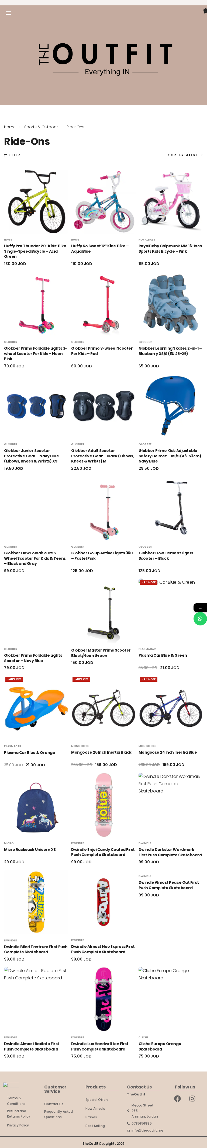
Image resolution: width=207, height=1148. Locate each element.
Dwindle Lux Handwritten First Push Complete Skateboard (99, 1046)
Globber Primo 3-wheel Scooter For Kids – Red (102, 351)
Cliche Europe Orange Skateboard (160, 1046)
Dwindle (77, 843)
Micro (9, 843)
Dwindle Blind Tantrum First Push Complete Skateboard (36, 949)
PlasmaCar (147, 649)
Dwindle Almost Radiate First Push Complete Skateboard (31, 1046)
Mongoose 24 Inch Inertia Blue (168, 752)
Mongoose (80, 746)
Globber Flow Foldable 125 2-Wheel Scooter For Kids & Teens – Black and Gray (35, 558)
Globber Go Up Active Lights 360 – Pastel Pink (102, 555)
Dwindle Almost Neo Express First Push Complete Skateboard (103, 949)
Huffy (8, 239)
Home (10, 127)
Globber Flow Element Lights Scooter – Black (166, 555)
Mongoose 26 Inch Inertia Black (101, 752)
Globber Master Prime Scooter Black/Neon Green (101, 653)
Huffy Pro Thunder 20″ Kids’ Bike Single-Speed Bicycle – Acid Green (35, 251)
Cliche (143, 1037)
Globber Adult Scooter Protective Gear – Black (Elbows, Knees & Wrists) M (102, 456)
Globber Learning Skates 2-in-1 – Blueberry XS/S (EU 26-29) (170, 351)
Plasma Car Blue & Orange (29, 752)
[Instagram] (192, 1098)
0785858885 (142, 1123)
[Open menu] (8, 13)
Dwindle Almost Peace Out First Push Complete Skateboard (169, 885)
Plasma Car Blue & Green (163, 655)
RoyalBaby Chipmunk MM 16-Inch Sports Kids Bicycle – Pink (170, 248)
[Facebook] (177, 1098)
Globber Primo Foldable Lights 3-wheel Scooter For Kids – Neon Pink (35, 353)
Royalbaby (147, 239)
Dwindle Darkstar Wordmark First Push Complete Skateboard (170, 852)
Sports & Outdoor (41, 127)
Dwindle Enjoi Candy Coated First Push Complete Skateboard (103, 852)
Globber (10, 342)
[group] (36, 201)
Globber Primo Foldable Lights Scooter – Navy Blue (33, 658)
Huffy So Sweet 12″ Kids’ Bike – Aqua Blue (100, 248)
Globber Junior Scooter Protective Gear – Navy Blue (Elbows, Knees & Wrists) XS (31, 456)
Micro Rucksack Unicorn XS (30, 849)
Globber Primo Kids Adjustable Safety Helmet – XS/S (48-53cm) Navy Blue (170, 456)
